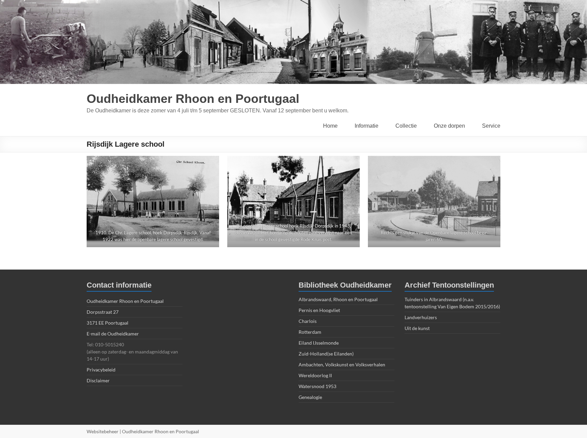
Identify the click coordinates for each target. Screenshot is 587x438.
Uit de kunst (417, 328)
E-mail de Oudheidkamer (113, 333)
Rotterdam (310, 332)
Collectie (406, 126)
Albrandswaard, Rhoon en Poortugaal (338, 299)
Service (491, 126)
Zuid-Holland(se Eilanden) (326, 354)
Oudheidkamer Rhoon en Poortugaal (193, 99)
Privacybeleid (101, 369)
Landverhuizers (421, 317)
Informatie (366, 126)
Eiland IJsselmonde (319, 343)
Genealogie (310, 397)
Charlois (308, 321)
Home (330, 126)
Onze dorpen (449, 126)
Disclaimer (98, 380)
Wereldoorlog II (315, 375)
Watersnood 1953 (317, 386)
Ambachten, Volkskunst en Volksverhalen (342, 364)
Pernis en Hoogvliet (319, 310)
